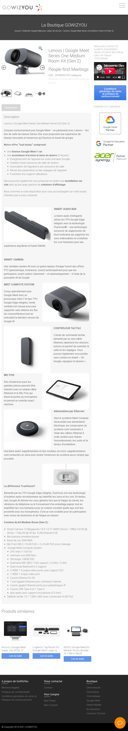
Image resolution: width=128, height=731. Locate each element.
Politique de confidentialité (16, 692)
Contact (48, 687)
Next (43, 93)
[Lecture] (98, 77)
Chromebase (93, 696)
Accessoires (93, 709)
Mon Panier (50, 700)
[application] (110, 71)
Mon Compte (51, 705)
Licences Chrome (95, 713)
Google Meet (93, 700)
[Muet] (119, 77)
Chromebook (93, 687)
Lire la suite (15, 655)
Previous (2, 93)
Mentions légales (11, 687)
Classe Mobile (93, 704)
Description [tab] (11, 107)
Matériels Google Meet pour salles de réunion (42, 31)
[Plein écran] (123, 77)
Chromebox (92, 692)
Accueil (18, 31)
